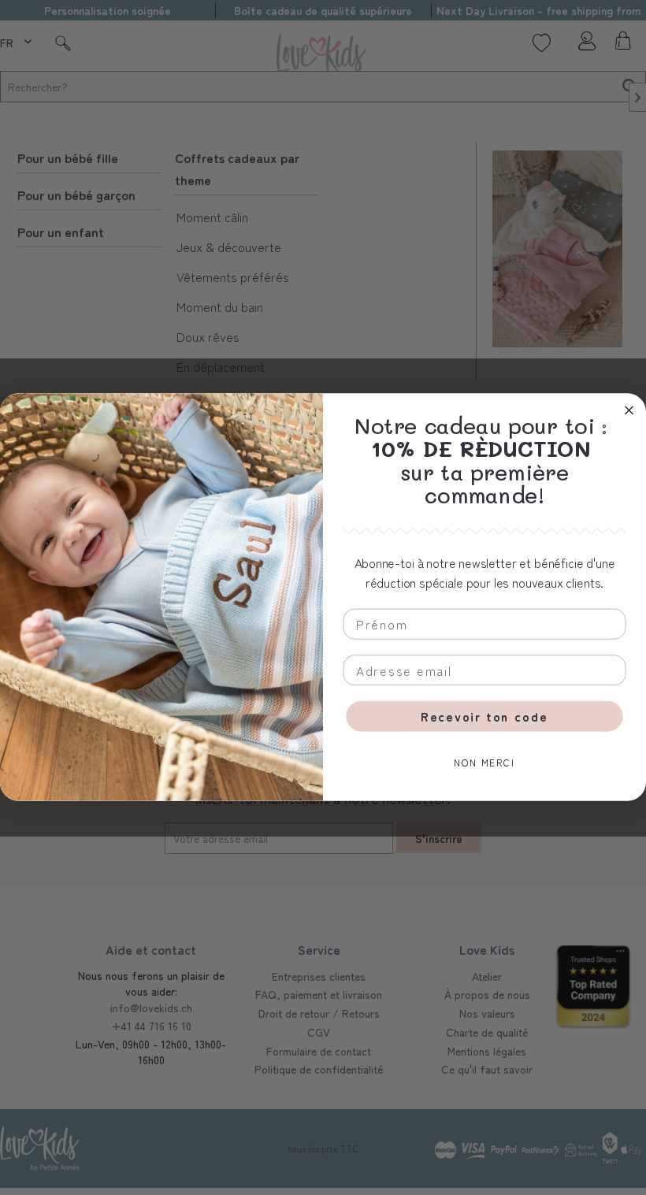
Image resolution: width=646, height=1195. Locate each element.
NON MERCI (484, 763)
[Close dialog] (629, 410)
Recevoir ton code (484, 716)
